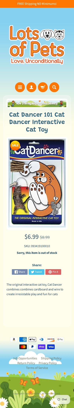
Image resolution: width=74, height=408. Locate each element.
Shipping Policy (51, 358)
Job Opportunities (25, 358)
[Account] (31, 87)
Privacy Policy (48, 363)
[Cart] (43, 87)
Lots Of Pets (35, 393)
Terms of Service (37, 368)
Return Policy (26, 363)
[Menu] (20, 87)
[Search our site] (54, 87)
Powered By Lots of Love (37, 396)
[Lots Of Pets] (37, 45)
